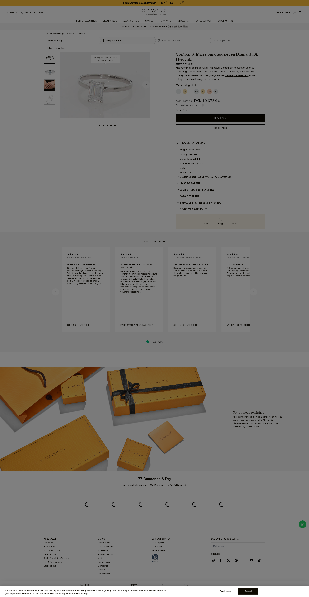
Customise (225, 591)
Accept (248, 591)
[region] (154, 591)
